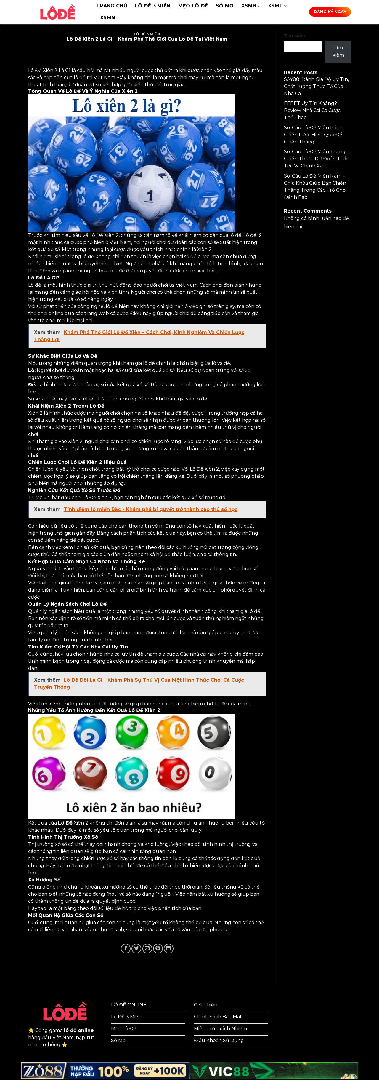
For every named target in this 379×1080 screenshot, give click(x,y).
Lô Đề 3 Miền (153, 6)
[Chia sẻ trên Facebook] (126, 948)
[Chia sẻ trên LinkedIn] (169, 948)
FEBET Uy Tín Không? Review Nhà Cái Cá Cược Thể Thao (312, 110)
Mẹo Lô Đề (193, 6)
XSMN (107, 17)
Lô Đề (65, 823)
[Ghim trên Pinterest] (158, 948)
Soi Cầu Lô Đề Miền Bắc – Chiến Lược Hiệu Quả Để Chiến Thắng (313, 135)
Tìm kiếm (295, 35)
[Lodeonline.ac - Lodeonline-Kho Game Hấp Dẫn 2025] (57, 12)
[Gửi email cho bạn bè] (147, 948)
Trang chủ (111, 6)
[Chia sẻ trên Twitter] (136, 948)
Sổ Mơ (225, 6)
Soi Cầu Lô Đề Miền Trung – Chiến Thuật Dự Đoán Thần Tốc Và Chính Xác (316, 159)
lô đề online (79, 1030)
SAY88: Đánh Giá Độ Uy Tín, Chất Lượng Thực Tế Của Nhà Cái (316, 86)
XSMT (275, 6)
